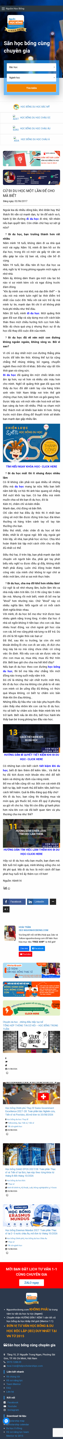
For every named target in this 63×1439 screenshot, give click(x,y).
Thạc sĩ (11, 1184)
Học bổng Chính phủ (15, 1238)
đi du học (33, 313)
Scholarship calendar (17, 1424)
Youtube (26, 954)
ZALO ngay (31, 1282)
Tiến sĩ (31, 1123)
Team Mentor (13, 1384)
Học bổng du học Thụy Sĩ (17, 1119)
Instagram (13, 1410)
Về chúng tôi (13, 1376)
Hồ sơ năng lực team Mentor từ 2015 (17, 1434)
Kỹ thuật (24, 1187)
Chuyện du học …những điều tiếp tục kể (23, 1022)
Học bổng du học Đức (16, 1180)
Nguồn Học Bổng (15, 8)
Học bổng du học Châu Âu (36, 1238)
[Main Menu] (3, 8)
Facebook (39, 948)
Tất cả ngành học (14, 1126)
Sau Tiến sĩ (22, 1123)
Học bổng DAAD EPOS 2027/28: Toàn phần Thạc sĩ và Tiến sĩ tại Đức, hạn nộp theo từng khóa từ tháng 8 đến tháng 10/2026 (30, 1172)
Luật (31, 1187)
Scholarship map (15, 1420)
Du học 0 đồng (14, 1428)
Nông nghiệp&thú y (42, 1187)
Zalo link (24, 948)
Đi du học (9, 375)
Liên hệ (10, 1391)
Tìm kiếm (31, 88)
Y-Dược (54, 1187)
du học (19, 486)
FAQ (8, 1388)
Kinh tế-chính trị (13, 1187)
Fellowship (12, 1123)
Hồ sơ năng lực (14, 1380)
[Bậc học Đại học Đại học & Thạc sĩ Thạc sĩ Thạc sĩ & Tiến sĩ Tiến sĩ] (31, 68)
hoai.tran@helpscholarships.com (25, 1366)
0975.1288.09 (14, 1362)
